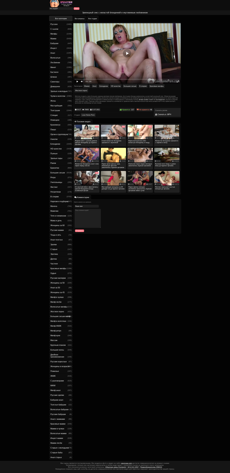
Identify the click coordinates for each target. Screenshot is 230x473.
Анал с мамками (57, 419)
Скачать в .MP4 (164, 114)
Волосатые (55, 58)
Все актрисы (79, 19)
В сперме (54, 197)
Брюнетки (54, 168)
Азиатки (54, 139)
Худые (53, 273)
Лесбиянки (55, 63)
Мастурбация (56, 106)
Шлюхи (53, 77)
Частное (54, 264)
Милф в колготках (58, 321)
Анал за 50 (55, 288)
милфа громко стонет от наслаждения (152, 99)
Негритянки (55, 192)
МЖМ (52, 386)
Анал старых (56, 457)
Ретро (53, 177)
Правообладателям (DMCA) (151, 467)
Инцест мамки (56, 438)
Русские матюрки (58, 278)
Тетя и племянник (58, 216)
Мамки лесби (56, 443)
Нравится (126, 110)
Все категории (61, 18)
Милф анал (55, 390)
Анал (52, 53)
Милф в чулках (57, 297)
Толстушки (55, 110)
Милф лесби (55, 302)
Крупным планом (58, 345)
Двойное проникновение (57, 356)
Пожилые (54, 371)
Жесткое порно (57, 312)
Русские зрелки (57, 395)
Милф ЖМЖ (55, 326)
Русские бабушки (58, 414)
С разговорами (57, 381)
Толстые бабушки (58, 405)
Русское (54, 24)
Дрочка (53, 259)
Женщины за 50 (57, 283)
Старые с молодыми (59, 448)
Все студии (92, 19)
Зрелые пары (56, 158)
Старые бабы (56, 453)
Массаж (53, 340)
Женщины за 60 (57, 225)
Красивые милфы (58, 268)
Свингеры (54, 82)
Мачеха (53, 206)
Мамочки (54, 211)
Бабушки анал (56, 400)
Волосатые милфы (58, 307)
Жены (53, 101)
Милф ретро (55, 331)
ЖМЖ (53, 376)
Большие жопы (57, 350)
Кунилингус (55, 125)
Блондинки (55, 144)
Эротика (54, 254)
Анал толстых (56, 240)
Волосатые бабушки (59, 409)
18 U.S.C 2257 (133, 467)
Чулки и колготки (57, 96)
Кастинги (54, 72)
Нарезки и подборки (59, 201)
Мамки (53, 39)
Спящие (54, 115)
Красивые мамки (57, 424)
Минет (53, 67)
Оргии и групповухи (59, 134)
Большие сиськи (57, 173)
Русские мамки (57, 230)
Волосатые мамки (58, 433)
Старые (53, 249)
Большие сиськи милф (60, 316)
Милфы (53, 34)
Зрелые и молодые (58, 91)
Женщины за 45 (57, 292)
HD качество (56, 149)
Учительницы (56, 182)
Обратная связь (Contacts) (115, 467)
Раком (53, 163)
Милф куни (55, 335)
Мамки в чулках (57, 429)
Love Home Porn (88, 115)
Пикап (53, 130)
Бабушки (54, 43)
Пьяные (54, 154)
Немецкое (54, 120)
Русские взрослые (58, 362)
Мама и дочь (56, 221)
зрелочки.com (126, 463)
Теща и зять (55, 235)
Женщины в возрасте (60, 366)
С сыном (54, 29)
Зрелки (53, 245)
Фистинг (54, 187)
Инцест (53, 48)
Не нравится (144, 110)
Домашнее (55, 86)
